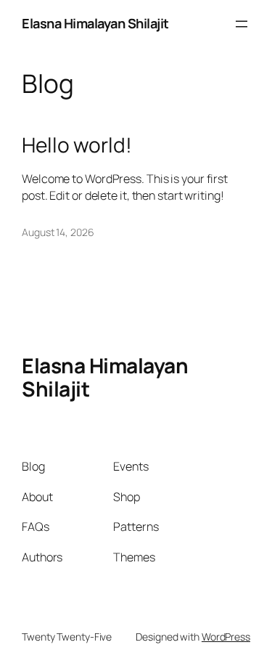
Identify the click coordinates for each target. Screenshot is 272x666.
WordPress (226, 636)
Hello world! (77, 145)
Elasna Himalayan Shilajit (95, 23)
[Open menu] (241, 24)
